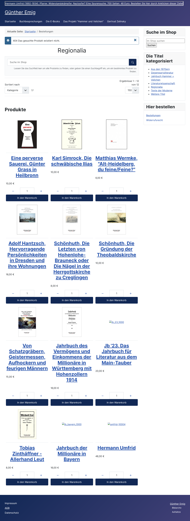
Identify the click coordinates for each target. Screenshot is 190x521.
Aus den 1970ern (160, 69)
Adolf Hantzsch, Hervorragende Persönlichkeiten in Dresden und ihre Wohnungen (27, 254)
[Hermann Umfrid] (116, 424)
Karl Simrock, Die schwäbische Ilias (71, 161)
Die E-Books (53, 21)
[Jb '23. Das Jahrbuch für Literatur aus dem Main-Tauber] (116, 322)
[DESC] (33, 90)
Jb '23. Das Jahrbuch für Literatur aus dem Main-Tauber (116, 354)
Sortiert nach (12, 84)
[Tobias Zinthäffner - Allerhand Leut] (27, 424)
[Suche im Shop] (132, 62)
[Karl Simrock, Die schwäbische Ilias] (72, 134)
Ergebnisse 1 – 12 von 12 (129, 82)
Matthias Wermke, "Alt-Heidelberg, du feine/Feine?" (116, 163)
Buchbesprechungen (30, 21)
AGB (7, 507)
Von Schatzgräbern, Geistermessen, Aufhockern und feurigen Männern (27, 357)
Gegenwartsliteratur (162, 72)
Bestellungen (153, 115)
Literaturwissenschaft (163, 83)
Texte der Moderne (161, 90)
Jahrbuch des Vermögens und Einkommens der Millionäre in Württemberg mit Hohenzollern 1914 (72, 363)
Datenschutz (12, 512)
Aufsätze (176, 512)
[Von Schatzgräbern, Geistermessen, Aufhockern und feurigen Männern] (27, 322)
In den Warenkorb (27, 197)
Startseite (10, 21)
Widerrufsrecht (154, 120)
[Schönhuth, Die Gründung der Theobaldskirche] (116, 219)
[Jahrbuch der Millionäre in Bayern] (72, 424)
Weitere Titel (158, 94)
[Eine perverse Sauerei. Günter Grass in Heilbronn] (27, 134)
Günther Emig (177, 503)
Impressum (11, 503)
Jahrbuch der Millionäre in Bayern (71, 453)
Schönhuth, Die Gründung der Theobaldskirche (116, 249)
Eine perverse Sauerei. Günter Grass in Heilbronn (27, 166)
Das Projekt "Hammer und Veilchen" (83, 21)
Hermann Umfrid (117, 448)
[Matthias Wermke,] (116, 134)
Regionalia (157, 86)
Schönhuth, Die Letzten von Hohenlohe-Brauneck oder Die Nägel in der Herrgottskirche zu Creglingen (71, 260)
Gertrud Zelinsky (116, 21)
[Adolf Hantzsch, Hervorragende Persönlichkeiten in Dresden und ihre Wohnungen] (27, 219)
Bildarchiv (177, 507)
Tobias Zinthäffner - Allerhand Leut (27, 453)
